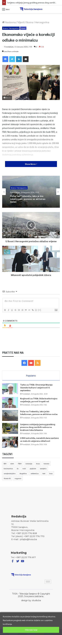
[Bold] (5, 310)
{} (36, 310)
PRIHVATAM (31, 629)
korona (46, 463)
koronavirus (8, 468)
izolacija (29, 463)
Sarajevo (14, 189)
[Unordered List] (22, 310)
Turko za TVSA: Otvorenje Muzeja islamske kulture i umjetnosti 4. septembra (36, 387)
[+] (39, 310)
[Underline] (12, 310)
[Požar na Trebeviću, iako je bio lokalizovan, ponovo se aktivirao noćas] (10, 415)
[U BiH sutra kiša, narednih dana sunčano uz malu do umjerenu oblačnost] (10, 442)
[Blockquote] (25, 310)
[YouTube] (31, 363)
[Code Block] (29, 310)
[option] (31, 192)
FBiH (19, 463)
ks (17, 468)
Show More (30, 164)
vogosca (18, 478)
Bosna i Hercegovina (37, 22)
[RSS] (38, 363)
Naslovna (10, 22)
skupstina (23, 473)
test (44, 473)
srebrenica (34, 473)
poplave (33, 468)
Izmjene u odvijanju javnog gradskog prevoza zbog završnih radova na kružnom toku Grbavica (29, 202)
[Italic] (8, 310)
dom (12, 463)
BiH (5, 463)
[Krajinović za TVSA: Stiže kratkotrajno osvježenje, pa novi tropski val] (10, 402)
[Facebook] (5, 59)
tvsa (50, 473)
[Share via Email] (26, 59)
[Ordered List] (18, 310)
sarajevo (43, 468)
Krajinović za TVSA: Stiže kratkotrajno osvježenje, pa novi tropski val (38, 400)
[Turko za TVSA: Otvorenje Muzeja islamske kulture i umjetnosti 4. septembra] (10, 388)
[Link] (32, 310)
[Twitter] (12, 59)
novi (24, 468)
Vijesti (21, 22)
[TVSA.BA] (31, 9)
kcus (38, 463)
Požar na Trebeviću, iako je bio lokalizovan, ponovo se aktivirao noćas (39, 413)
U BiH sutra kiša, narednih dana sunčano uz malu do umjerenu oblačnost (39, 439)
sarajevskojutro (9, 473)
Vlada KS (7, 478)
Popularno (31, 375)
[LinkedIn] (19, 59)
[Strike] (15, 310)
